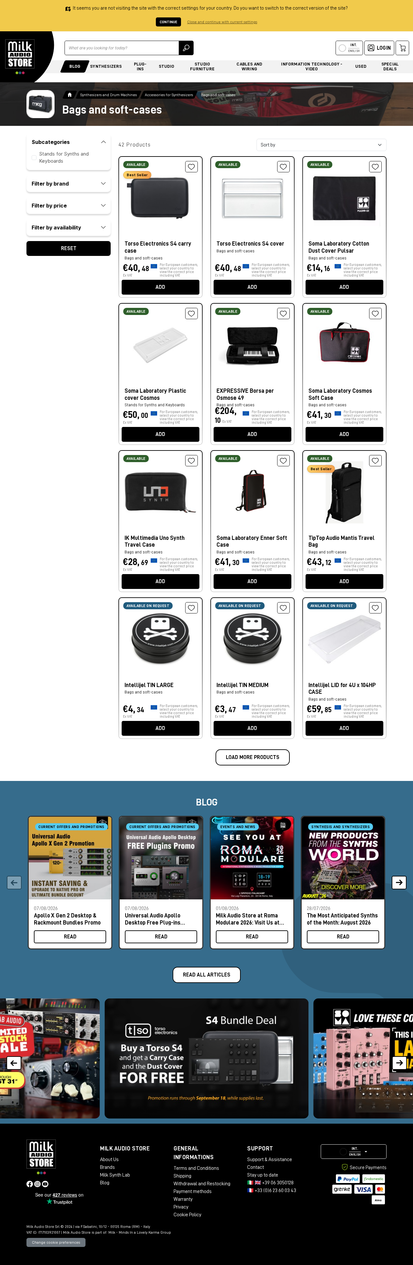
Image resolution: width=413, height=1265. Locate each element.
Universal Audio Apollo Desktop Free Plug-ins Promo (152, 919)
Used (360, 66)
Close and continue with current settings (222, 22)
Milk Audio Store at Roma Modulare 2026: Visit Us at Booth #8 (247, 919)
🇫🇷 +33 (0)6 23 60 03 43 (271, 1190)
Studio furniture (202, 66)
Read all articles (206, 974)
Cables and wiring (249, 66)
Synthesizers (106, 66)
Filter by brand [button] (50, 183)
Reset (68, 248)
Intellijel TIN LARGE (149, 685)
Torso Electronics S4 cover (250, 244)
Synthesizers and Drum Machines (108, 95)
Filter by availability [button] (56, 227)
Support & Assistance (269, 1159)
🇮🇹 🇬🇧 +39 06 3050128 (270, 1182)
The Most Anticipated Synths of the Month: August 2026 (342, 919)
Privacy (181, 1206)
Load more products (252, 757)
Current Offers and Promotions (71, 827)
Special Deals (390, 66)
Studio (166, 66)
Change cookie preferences (56, 1242)
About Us (109, 1159)
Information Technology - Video (311, 66)
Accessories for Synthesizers (169, 95)
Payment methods (193, 1191)
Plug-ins (140, 66)
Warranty (183, 1199)
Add (160, 287)
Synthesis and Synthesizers (340, 827)
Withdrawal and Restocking (202, 1183)
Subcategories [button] (51, 142)
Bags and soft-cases (236, 251)
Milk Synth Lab (115, 1175)
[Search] (186, 48)
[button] (399, 882)
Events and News (238, 827)
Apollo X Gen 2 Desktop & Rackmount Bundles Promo (67, 919)
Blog (74, 66)
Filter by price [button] (49, 205)
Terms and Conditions (196, 1168)
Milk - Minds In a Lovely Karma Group (139, 1232)
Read (70, 936)
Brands (107, 1167)
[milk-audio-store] (20, 57)
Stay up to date (262, 1175)
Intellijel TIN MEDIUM (242, 685)
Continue (168, 22)
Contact (255, 1167)
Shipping (182, 1176)
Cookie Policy (187, 1214)
